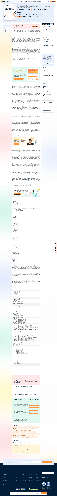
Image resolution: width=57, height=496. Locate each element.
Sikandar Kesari (35, 14)
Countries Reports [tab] (29, 442)
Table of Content (15, 287)
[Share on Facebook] (36, 16)
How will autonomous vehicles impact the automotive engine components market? (26, 394)
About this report (6, 23)
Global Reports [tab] (15, 442)
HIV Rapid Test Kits (30, 435)
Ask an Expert (16, 144)
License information (6, 478)
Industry (10, 1)
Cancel (38, 493)
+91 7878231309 (46, 33)
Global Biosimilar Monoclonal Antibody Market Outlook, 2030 (21, 451)
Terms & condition (5, 483)
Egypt (36, 474)
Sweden (23, 481)
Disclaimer (4, 466)
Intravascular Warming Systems (25, 437)
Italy (16, 477)
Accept (44, 493)
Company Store (27, 1)
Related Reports (6, 35)
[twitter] (47, 467)
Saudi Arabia (24, 480)
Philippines (24, 478)
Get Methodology (48, 106)
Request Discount (48, 77)
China (23, 474)
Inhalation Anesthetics (34, 428)
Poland (30, 478)
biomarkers (28, 178)
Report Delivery (45, 98)
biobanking (15, 30)
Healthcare (19, 12)
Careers (4, 475)
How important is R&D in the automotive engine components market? (24, 389)
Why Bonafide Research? (5, 31)
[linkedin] (50, 467)
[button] (46, 1)
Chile (16, 474)
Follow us (43, 467)
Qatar (36, 478)
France (17, 475)
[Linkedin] (35, 143)
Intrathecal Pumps (34, 437)
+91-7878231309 (45, 477)
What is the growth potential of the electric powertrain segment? (23, 386)
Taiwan (37, 481)
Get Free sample (27, 16)
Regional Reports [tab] (22, 442)
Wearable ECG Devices (16, 435)
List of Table (14, 368)
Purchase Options (46, 26)
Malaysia (30, 477)
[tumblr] (53, 467)
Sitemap (14, 466)
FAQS (4, 484)
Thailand (17, 483)
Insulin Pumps (15, 433)
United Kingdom (38, 483)
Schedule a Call (28, 14)
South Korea (37, 480)
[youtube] (52, 467)
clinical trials (27, 46)
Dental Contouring (26, 428)
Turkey (23, 483)
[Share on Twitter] (37, 16)
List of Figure (14, 370)
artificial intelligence (27, 102)
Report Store (53, 1)
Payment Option (45, 97)
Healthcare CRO (23, 435)
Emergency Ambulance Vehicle (23, 433)
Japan (23, 477)
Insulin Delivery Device (16, 437)
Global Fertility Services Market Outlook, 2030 (19, 445)
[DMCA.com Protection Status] (35, 489)
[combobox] (51, 24)
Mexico (37, 477)
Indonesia (37, 475)
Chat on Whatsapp (46, 31)
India (29, 475)
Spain (17, 481)
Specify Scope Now (17, 194)
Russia (17, 480)
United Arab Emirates (30, 484)
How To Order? (5, 480)
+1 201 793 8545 (46, 37)
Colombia (30, 474)
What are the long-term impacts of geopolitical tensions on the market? (24, 391)
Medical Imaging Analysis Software (34, 433)
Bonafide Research (21, 9)
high (22, 96)
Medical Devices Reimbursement (17, 428)
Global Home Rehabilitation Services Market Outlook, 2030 (21, 449)
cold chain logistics (15, 125)
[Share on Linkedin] (39, 16)
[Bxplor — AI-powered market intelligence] (22, 1)
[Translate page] (48, 1)
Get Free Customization (48, 50)
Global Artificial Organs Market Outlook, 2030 (19, 447)
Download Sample (19, 78)
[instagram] (49, 467)
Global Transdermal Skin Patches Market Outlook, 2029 (20, 453)
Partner (4, 477)
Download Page (21, 14)
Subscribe (46, 462)
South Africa (31, 480)
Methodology (5, 474)
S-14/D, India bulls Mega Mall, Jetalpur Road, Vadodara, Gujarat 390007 (48, 475)
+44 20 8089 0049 (47, 35)
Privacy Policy (10, 466)
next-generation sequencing (25, 177)
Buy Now (20, 16)
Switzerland (30, 481)
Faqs (4, 28)
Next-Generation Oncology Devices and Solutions (20, 430)
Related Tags (5, 33)
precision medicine (17, 43)
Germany (23, 475)
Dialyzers (30, 430)
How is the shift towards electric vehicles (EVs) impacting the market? (24, 377)
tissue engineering (24, 179)
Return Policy (5, 481)
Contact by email (46, 39)
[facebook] (46, 467)
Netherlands (17, 478)
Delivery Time (45, 83)
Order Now (35, 26)
